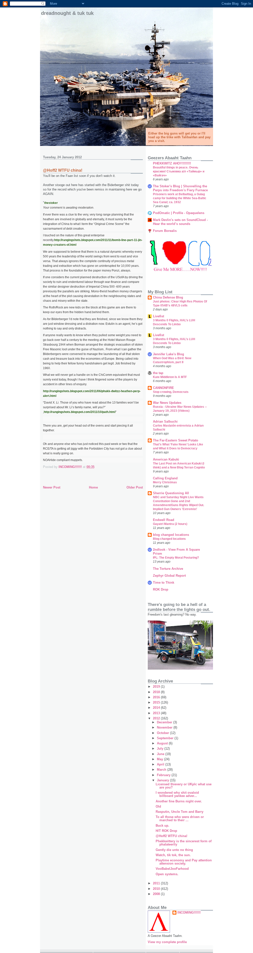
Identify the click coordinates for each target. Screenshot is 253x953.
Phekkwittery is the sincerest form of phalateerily (183, 842)
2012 (157, 718)
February (164, 775)
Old (158, 806)
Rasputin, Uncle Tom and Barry (179, 812)
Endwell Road (163, 520)
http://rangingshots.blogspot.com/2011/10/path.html (79, 412)
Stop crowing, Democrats (171, 392)
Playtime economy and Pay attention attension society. (184, 861)
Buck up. (162, 825)
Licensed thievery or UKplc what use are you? (183, 785)
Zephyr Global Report (169, 575)
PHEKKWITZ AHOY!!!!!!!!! (172, 163)
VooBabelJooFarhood (172, 869)
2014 (157, 707)
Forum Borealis (165, 231)
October (163, 733)
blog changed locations (171, 535)
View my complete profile (167, 942)
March (162, 769)
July (160, 748)
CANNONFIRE (163, 388)
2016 (157, 697)
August (163, 743)
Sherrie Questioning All (171, 493)
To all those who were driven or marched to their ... (180, 818)
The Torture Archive (168, 569)
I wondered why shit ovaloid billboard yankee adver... (177, 794)
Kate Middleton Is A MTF (170, 377)
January (163, 780)
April (161, 764)
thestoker (51, 203)
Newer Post (51, 487)
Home (93, 487)
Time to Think (163, 582)
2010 (157, 889)
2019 (157, 686)
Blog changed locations (169, 539)
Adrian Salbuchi (165, 421)
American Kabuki (166, 459)
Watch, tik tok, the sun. (173, 855)
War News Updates (167, 403)
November (165, 727)
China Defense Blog (168, 297)
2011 (157, 883)
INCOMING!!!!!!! (189, 912)
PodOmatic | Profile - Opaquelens (178, 213)
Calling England (165, 478)
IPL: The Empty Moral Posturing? (176, 557)
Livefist (158, 316)
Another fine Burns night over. (179, 801)
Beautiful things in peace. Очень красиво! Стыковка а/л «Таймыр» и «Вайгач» (178, 171)
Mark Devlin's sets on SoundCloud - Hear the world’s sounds (180, 222)
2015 (157, 702)
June (161, 754)
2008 (157, 894)
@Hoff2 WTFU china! (171, 836)
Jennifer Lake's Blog (168, 354)
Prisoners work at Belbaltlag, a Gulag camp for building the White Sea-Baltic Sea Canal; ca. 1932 (179, 198)
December (165, 722)
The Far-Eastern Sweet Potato (175, 440)
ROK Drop (160, 589)
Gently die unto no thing (174, 850)
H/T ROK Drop (166, 831)
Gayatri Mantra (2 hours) (170, 524)
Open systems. (167, 874)
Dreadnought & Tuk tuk (67, 13)
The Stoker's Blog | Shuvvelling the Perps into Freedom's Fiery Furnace (180, 188)
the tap (158, 373)
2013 (157, 713)
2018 (157, 692)
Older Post (134, 487)
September (165, 738)
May (160, 759)
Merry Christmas (165, 482)
